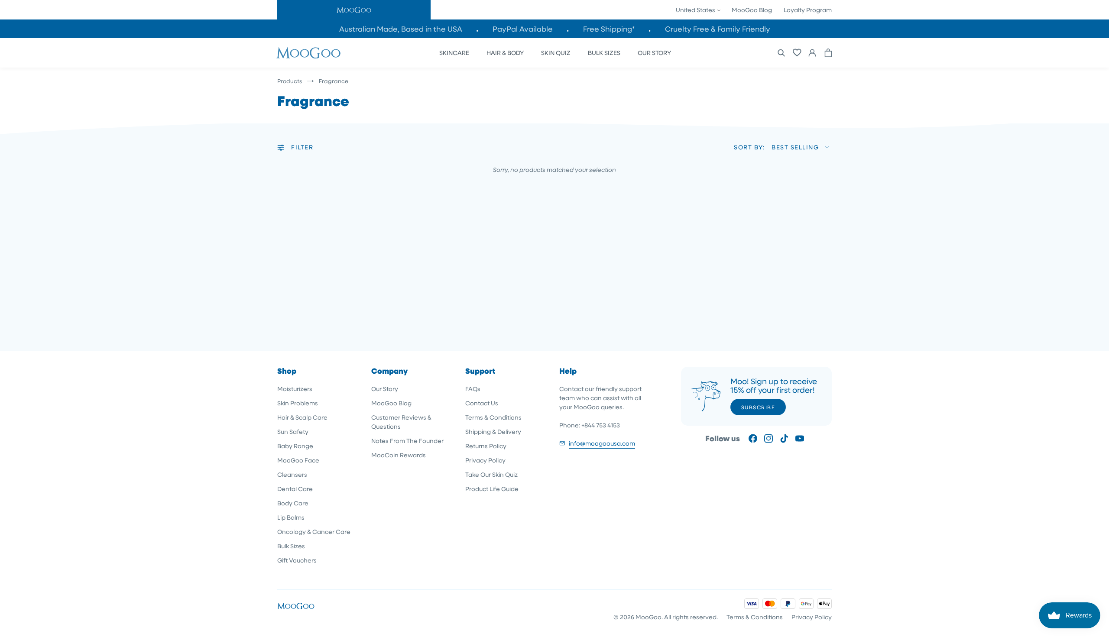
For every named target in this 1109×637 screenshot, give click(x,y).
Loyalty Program (808, 10)
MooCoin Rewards (398, 455)
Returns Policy (485, 446)
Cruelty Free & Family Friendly (717, 29)
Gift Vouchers (297, 560)
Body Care (292, 503)
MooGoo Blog (752, 10)
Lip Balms (291, 517)
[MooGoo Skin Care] (308, 53)
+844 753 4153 (600, 425)
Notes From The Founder (407, 441)
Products (289, 80)
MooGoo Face (298, 460)
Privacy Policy (485, 460)
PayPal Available (523, 29)
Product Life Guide (492, 489)
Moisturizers (294, 389)
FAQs (472, 389)
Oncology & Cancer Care (313, 531)
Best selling (795, 147)
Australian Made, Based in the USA (400, 29)
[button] (354, 9)
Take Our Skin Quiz (491, 474)
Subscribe (758, 407)
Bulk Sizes (291, 546)
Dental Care (295, 489)
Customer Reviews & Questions (401, 421)
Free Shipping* (609, 29)
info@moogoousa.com (602, 443)
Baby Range (295, 446)
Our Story (384, 389)
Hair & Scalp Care (302, 417)
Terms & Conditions (493, 417)
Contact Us (481, 403)
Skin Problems (297, 403)
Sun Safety (292, 431)
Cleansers (292, 474)
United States (696, 10)
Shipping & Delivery (493, 431)
